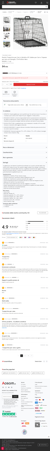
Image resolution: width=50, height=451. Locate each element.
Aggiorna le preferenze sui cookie (27, 406)
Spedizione (23, 396)
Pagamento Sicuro (39, 416)
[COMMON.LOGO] (11, 2)
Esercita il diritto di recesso (41, 386)
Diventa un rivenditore (26, 388)
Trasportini (25, 12)
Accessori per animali (11, 12)
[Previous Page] (18, 355)
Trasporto (19, 12)
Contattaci (23, 386)
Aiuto (22, 410)
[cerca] (46, 6)
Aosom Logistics (24, 389)
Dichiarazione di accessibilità (27, 408)
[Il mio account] (41, 3)
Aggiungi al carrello (30, 84)
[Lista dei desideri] (36, 3)
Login (36, 384)
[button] (25, 111)
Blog (36, 394)
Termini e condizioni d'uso (27, 401)
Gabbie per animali (32, 12)
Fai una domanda (42, 212)
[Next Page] (31, 355)
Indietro (5, 12)
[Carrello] (47, 3)
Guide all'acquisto (39, 392)
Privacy (22, 400)
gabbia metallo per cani (37, 373)
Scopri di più (38, 361)
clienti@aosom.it (11, 440)
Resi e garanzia (24, 398)
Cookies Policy (24, 403)
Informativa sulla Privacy (9, 403)
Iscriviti (15, 396)
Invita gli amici (38, 388)
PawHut (28, 135)
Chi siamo (23, 384)
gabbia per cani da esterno (9, 373)
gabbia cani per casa (24, 373)
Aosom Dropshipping (25, 391)
